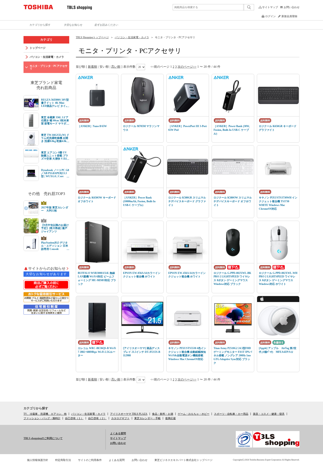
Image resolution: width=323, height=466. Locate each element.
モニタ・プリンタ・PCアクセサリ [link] (175, 37)
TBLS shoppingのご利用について (43, 438)
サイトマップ (270, 7)
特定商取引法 (63, 460)
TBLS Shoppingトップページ (92, 37)
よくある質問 (118, 433)
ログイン (270, 16)
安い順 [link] (104, 66)
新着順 (92, 66)
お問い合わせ (291, 7)
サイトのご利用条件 (90, 460)
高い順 (115, 66)
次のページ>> (187, 66)
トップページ (37, 47)
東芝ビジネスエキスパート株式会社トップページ (183, 460)
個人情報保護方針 (37, 460)
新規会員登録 (289, 16)
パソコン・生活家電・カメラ (132, 37)
